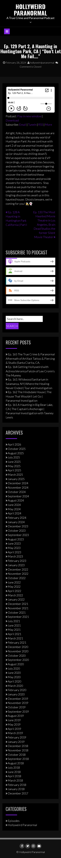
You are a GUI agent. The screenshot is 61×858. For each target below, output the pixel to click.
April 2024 (14, 513)
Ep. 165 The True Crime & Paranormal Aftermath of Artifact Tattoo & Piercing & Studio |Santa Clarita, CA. (30, 358)
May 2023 (14, 548)
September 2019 (18, 711)
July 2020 (14, 668)
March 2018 (15, 780)
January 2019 (16, 741)
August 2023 (16, 539)
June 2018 (14, 772)
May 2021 (14, 629)
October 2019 (17, 707)
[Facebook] (22, 846)
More (48, 124)
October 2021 (17, 612)
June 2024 (14, 505)
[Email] (39, 846)
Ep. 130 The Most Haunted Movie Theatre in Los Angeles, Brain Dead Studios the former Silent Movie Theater (44, 224)
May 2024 (14, 509)
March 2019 (15, 733)
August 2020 (16, 664)
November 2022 (18, 573)
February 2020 (17, 690)
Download (12, 120)
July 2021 (14, 621)
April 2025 (14, 470)
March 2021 (15, 638)
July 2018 (14, 767)
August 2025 (16, 453)
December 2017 (18, 793)
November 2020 (18, 651)
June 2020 (14, 672)
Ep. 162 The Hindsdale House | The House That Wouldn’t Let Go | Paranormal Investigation (29, 396)
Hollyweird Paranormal (30, 9)
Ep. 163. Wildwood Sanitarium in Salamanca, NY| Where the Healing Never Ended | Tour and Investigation (29, 384)
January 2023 (16, 565)
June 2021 (14, 625)
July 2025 (14, 457)
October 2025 (17, 449)
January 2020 (16, 694)
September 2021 (18, 616)
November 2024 (18, 487)
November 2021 (18, 608)
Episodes (14, 821)
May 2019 (14, 724)
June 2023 (14, 543)
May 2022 (14, 586)
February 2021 (17, 642)
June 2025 (14, 461)
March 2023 (15, 556)
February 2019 (17, 737)
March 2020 (15, 685)
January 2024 (16, 522)
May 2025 (14, 466)
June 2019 (14, 720)
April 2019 (14, 729)
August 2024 (16, 500)
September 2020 (18, 660)
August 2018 (16, 763)
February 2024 (17, 517)
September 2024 (18, 496)
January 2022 (16, 599)
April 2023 (14, 552)
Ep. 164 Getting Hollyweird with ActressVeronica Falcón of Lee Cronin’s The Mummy (30, 371)
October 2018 (17, 754)
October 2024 (17, 492)
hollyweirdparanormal (42, 62)
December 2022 (18, 569)
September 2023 (18, 535)
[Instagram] (33, 846)
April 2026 (14, 444)
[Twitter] (27, 846)
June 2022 (14, 582)
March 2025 (15, 474)
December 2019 (18, 698)
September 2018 (18, 759)
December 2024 (18, 483)
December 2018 (18, 746)
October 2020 (17, 655)
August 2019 (16, 716)
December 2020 (18, 647)
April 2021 (14, 634)
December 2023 (18, 526)
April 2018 (14, 776)
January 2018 (16, 789)
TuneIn (32, 124)
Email (22, 124)
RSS (40, 124)
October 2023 (17, 530)
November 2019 (18, 703)
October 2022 (17, 578)
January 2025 (16, 479)
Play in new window (29, 116)
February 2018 (17, 785)
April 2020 (14, 681)
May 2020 (14, 677)
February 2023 (17, 560)
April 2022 (14, 591)
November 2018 (18, 750)
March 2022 (15, 595)
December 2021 (18, 604)
